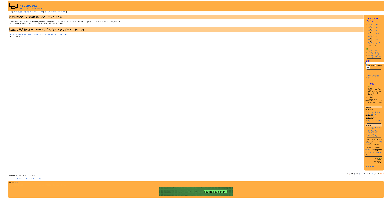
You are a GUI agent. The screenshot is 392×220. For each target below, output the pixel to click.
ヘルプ (58, 12)
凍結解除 (20, 12)
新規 (42, 12)
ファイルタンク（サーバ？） (34, 179)
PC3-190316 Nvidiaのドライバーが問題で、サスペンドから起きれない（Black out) (38, 34)
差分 (24, 12)
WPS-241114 (372, 114)
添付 (31, 12)
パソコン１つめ (373, 51)
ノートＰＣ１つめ (373, 52)
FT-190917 (372, 134)
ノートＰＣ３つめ (373, 54)
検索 (48, 12)
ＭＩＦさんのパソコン (375, 113)
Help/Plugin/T (373, 131)
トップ (10, 12)
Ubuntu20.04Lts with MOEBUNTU (373, 152)
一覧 (45, 12)
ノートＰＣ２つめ (373, 34)
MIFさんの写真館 (373, 76)
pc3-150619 (372, 132)
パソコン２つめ (373, 24)
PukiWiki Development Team (31, 185)
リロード (36, 12)
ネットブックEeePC (374, 57)
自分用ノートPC (373, 40)
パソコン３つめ (373, 27)
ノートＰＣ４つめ (373, 55)
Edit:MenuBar (369, 166)
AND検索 (371, 65)
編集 (15, 12)
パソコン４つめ (373, 30)
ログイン (63, 12)
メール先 (370, 96)
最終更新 (53, 12)
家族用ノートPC (373, 37)
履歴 (28, 12)
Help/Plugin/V (373, 136)
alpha (16, 182)
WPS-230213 (372, 117)
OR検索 (379, 65)
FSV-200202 (28, 5)
